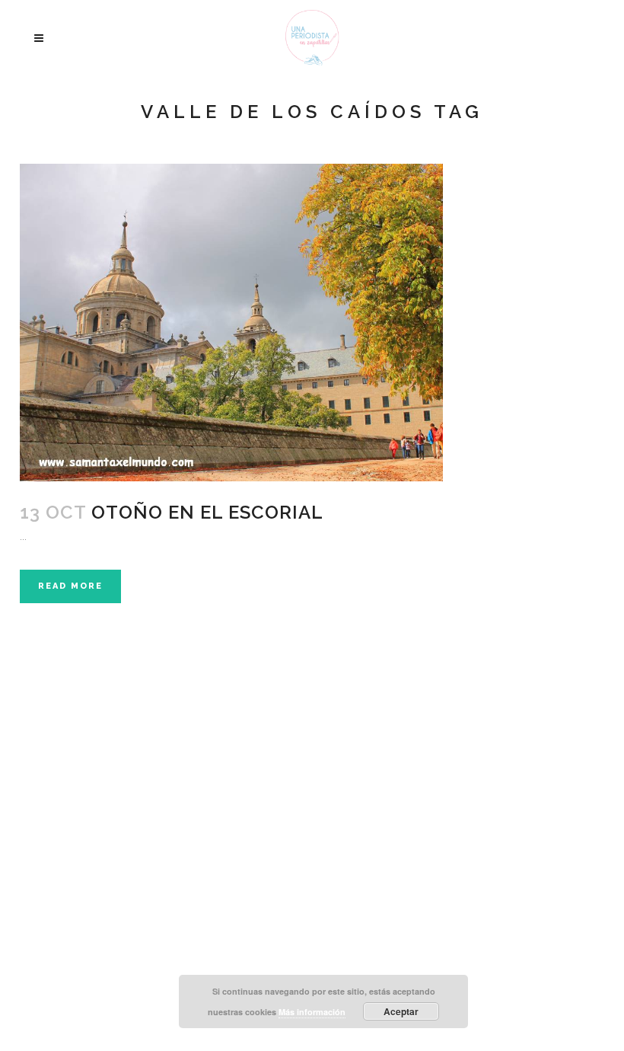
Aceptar (401, 1011)
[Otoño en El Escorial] (231, 322)
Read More (70, 586)
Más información (312, 1011)
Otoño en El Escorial (207, 512)
